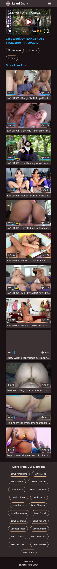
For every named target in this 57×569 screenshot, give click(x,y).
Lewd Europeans (19, 513)
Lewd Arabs (40, 473)
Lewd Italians (39, 520)
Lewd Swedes (39, 544)
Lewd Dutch (18, 505)
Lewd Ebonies (38, 505)
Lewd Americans (19, 473)
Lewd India (20, 3)
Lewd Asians (17, 481)
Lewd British (17, 489)
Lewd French (40, 513)
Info (13, 58)
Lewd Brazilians (38, 481)
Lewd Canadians (38, 489)
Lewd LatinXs (17, 536)
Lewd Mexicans (38, 536)
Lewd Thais (28, 552)
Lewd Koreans (39, 528)
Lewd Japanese (18, 528)
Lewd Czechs (39, 497)
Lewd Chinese (18, 497)
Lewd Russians (18, 544)
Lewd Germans (18, 520)
